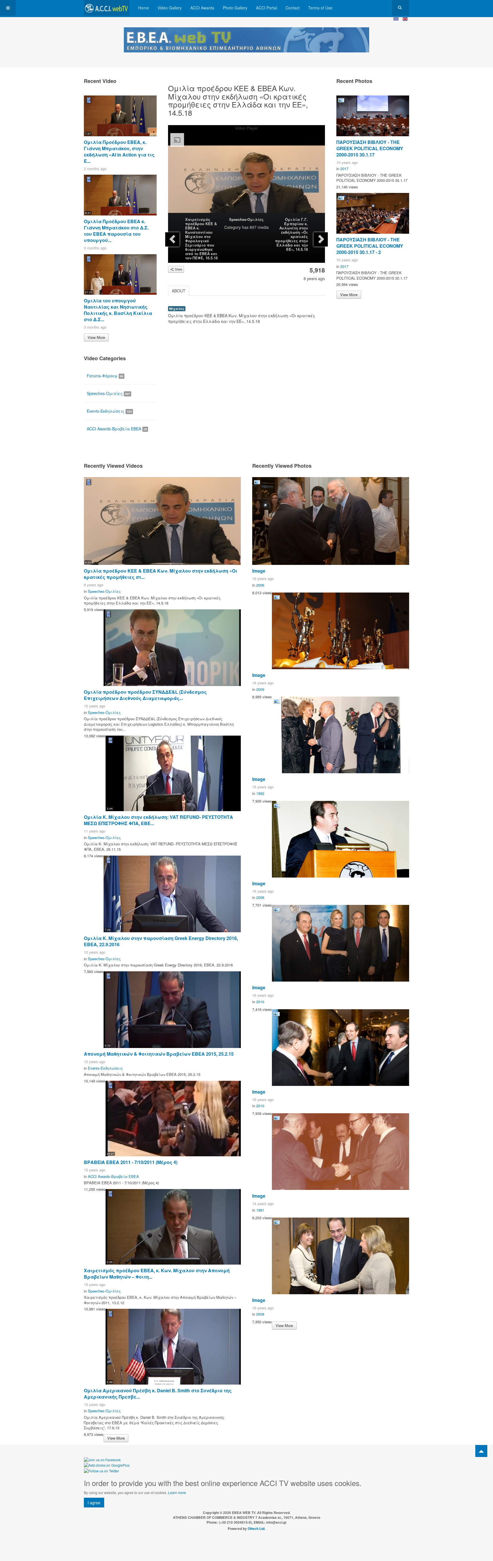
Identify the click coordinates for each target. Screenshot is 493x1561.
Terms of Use (320, 8)
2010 (260, 1001)
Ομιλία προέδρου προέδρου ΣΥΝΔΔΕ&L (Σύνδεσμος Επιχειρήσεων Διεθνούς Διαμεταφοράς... (145, 695)
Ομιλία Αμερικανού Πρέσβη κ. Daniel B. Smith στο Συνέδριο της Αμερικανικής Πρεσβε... (158, 1393)
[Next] (321, 239)
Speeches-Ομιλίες (246, 219)
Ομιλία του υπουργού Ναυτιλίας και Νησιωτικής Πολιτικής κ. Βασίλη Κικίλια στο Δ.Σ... (118, 310)
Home (143, 8)
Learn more (177, 1492)
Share (178, 269)
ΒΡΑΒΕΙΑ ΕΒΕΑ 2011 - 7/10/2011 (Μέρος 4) (130, 1162)
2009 (260, 689)
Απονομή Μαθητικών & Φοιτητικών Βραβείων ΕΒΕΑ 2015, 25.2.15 (159, 1054)
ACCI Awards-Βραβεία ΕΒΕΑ (117, 429)
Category (232, 227)
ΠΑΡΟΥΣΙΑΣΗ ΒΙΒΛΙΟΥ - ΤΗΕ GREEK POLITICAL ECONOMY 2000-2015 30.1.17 (369, 148)
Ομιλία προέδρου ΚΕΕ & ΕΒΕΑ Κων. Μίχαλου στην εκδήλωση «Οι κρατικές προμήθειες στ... (160, 573)
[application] (246, 175)
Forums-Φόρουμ (105, 375)
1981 (260, 1210)
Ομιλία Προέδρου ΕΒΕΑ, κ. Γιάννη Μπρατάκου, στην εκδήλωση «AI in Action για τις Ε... (119, 151)
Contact (293, 8)
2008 (260, 1314)
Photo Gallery (235, 8)
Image (258, 570)
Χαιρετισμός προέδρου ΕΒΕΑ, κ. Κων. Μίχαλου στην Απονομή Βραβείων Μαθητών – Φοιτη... (157, 1273)
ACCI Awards (202, 8)
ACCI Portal (266, 8)
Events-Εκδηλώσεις (109, 411)
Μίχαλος (176, 308)
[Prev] (172, 239)
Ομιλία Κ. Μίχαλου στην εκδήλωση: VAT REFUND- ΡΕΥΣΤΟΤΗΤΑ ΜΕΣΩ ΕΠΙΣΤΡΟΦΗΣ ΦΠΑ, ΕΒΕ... (158, 820)
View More (96, 337)
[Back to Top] (481, 1451)
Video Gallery (169, 8)
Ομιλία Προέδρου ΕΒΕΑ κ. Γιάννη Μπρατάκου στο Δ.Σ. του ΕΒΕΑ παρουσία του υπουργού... (116, 230)
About (178, 291)
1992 (260, 793)
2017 (344, 168)
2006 (260, 585)
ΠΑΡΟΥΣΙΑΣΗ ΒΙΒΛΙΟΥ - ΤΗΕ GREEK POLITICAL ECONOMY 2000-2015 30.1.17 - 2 (369, 245)
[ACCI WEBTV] (107, 8)
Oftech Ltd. (256, 1528)
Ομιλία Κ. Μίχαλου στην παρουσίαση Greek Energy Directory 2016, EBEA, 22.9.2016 (161, 941)
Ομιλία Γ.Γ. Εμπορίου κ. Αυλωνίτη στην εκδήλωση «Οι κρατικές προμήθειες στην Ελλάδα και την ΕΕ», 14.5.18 (291, 234)
